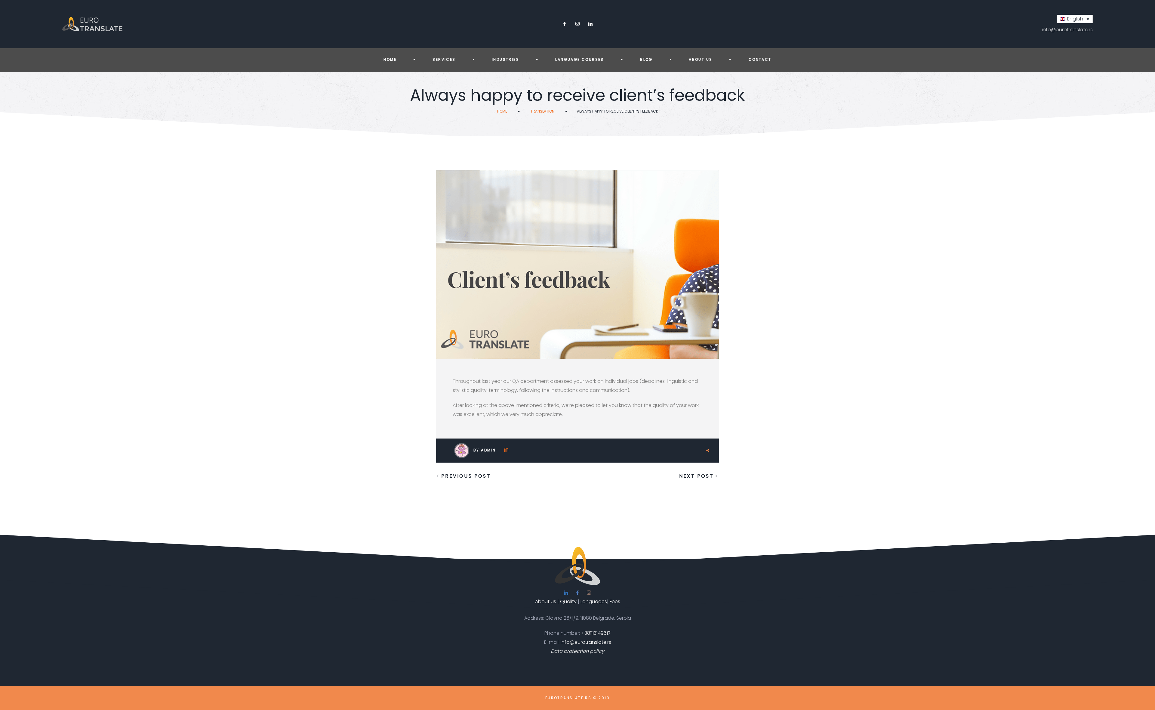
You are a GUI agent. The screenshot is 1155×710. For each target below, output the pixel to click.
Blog (646, 59)
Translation (542, 111)
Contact (760, 59)
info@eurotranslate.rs (1067, 29)
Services (444, 59)
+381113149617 (596, 633)
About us (700, 59)
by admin (484, 450)
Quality (568, 601)
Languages (594, 601)
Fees (615, 601)
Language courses (579, 59)
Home (389, 59)
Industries (505, 59)
